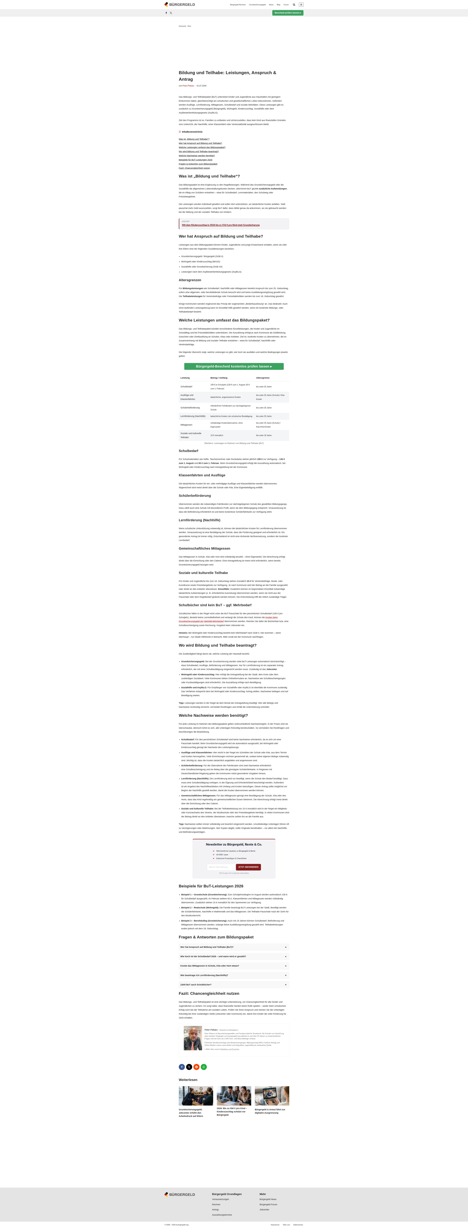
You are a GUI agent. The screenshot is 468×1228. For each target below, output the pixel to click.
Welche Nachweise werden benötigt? (197, 155)
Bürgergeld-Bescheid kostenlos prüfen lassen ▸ (234, 366)
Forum (286, 5)
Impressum (275, 1225)
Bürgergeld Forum (268, 1204)
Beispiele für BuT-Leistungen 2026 (195, 160)
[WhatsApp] (204, 1067)
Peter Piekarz (188, 86)
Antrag (215, 1209)
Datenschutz (298, 1225)
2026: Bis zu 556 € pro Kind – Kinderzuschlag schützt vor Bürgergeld (232, 1111)
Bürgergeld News (268, 1199)
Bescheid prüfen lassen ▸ (288, 13)
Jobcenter (264, 1209)
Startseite (182, 26)
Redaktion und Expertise (229, 1049)
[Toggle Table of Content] (180, 132)
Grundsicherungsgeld (257, 5)
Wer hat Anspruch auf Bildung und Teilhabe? (200, 143)
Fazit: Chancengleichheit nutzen (194, 168)
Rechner (216, 1204)
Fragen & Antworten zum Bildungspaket (198, 164)
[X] (171, 13)
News (271, 5)
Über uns (286, 1225)
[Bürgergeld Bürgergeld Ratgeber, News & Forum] (180, 4)
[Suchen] (294, 4)
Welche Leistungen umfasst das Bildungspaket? (202, 147)
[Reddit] (196, 1067)
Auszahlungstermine (222, 1215)
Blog (278, 5)
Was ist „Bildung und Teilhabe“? (194, 139)
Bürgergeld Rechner (238, 5)
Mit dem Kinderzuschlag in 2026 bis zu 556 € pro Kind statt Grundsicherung (221, 225)
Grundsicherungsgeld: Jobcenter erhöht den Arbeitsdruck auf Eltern (191, 1112)
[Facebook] (166, 13)
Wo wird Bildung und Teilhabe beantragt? (199, 151)
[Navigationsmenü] (301, 5)
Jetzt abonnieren (248, 867)
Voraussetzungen (220, 1199)
